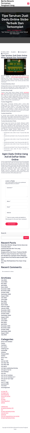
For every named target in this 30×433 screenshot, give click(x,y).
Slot (2, 359)
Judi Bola (3, 345)
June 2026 (4, 282)
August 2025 (5, 296)
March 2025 (4, 305)
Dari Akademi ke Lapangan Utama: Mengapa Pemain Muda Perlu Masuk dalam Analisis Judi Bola (14, 257)
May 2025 (4, 301)
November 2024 (5, 312)
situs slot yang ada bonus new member (10, 416)
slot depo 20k (5, 364)
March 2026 (4, 287)
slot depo (3, 399)
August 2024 (5, 317)
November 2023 (5, 327)
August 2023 (5, 333)
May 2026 (4, 283)
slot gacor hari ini (6, 370)
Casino (3, 343)
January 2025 (5, 308)
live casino (4, 347)
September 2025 (6, 294)
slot (2, 409)
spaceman (3, 414)
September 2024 (6, 315)
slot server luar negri (7, 378)
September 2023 (6, 331)
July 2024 (4, 319)
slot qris (3, 373)
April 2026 (4, 285)
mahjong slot (5, 348)
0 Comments (5, 53)
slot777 (3, 380)
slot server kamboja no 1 (8, 377)
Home (9, 30)
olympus (3, 352)
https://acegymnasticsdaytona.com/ (20, 77)
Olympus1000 (5, 354)
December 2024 (5, 310)
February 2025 (5, 306)
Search (3, 233)
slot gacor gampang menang (9, 368)
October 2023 (5, 329)
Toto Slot (4, 385)
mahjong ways (4, 406)
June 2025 (4, 299)
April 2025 (4, 303)
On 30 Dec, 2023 (5, 52)
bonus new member (6, 341)
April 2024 (4, 324)
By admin (13, 52)
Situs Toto (4, 357)
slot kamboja (5, 371)
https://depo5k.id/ (5, 401)
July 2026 (4, 280)
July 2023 (4, 335)
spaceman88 (5, 384)
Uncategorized (16, 30)
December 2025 (5, 289)
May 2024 (4, 322)
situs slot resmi (4, 413)
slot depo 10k (5, 363)
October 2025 (5, 292)
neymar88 (4, 350)
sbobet (3, 355)
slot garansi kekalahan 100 (7, 408)
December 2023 (5, 326)
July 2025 (4, 297)
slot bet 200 (4, 361)
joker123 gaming (5, 394)
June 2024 (4, 320)
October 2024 (5, 313)
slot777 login (5, 382)
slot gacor (4, 366)
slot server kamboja (7, 375)
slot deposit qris (5, 393)
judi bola (3, 402)
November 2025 (5, 290)
